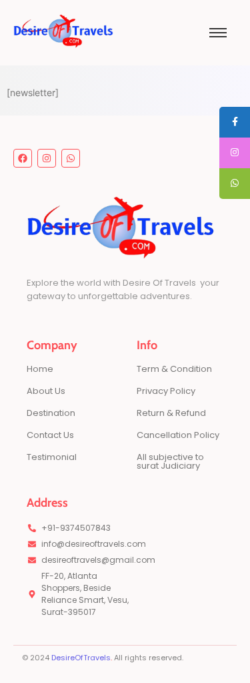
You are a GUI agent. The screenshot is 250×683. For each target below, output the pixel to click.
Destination (51, 413)
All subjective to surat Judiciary (170, 461)
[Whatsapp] (70, 158)
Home (40, 369)
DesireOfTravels (81, 657)
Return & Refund (171, 413)
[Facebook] (22, 158)
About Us (46, 391)
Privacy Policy (166, 391)
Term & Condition (174, 369)
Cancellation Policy (178, 435)
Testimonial (52, 457)
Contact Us (50, 435)
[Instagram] (46, 158)
